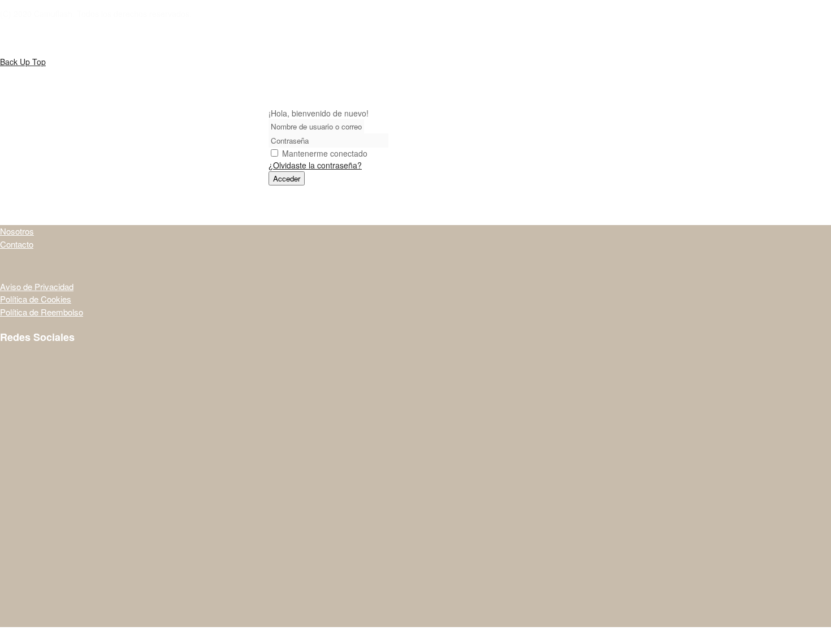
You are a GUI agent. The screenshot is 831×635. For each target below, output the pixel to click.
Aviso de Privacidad (36, 286)
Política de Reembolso (41, 312)
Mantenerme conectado (324, 153)
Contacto (16, 244)
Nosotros (17, 231)
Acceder (286, 178)
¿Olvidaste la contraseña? (315, 165)
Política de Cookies (35, 299)
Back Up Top (23, 61)
